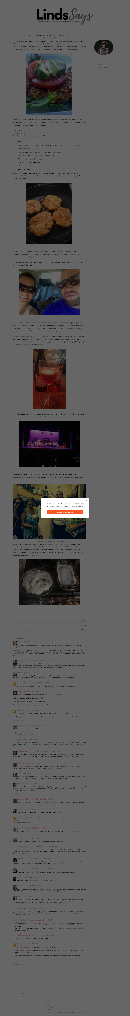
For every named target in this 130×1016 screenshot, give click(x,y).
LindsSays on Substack (65, 512)
